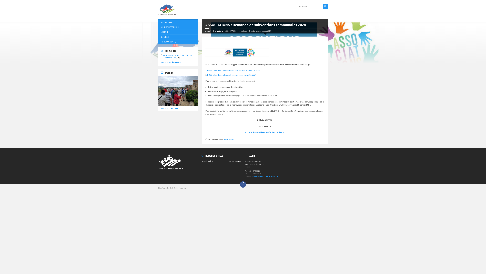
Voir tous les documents (171, 62)
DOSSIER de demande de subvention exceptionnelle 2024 (231, 75)
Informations (218, 31)
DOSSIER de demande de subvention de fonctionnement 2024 (233, 70)
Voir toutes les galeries (170, 108)
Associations (229, 139)
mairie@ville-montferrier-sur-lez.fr (265, 176)
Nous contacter (169, 41)
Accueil (208, 31)
